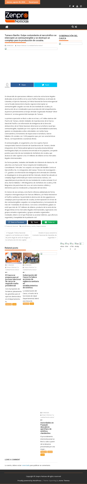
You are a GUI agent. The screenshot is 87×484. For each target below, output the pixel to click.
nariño (33, 226)
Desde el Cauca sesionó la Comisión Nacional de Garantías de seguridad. (44, 235)
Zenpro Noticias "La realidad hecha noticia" (30, 45)
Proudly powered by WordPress (29, 480)
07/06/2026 (27, 265)
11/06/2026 (10, 265)
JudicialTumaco (26, 226)
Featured (9, 226)
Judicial (50, 452)
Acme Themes (64, 480)
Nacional (15, 226)
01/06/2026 (45, 413)
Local (14, 304)
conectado (25, 465)
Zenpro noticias (41, 226)
